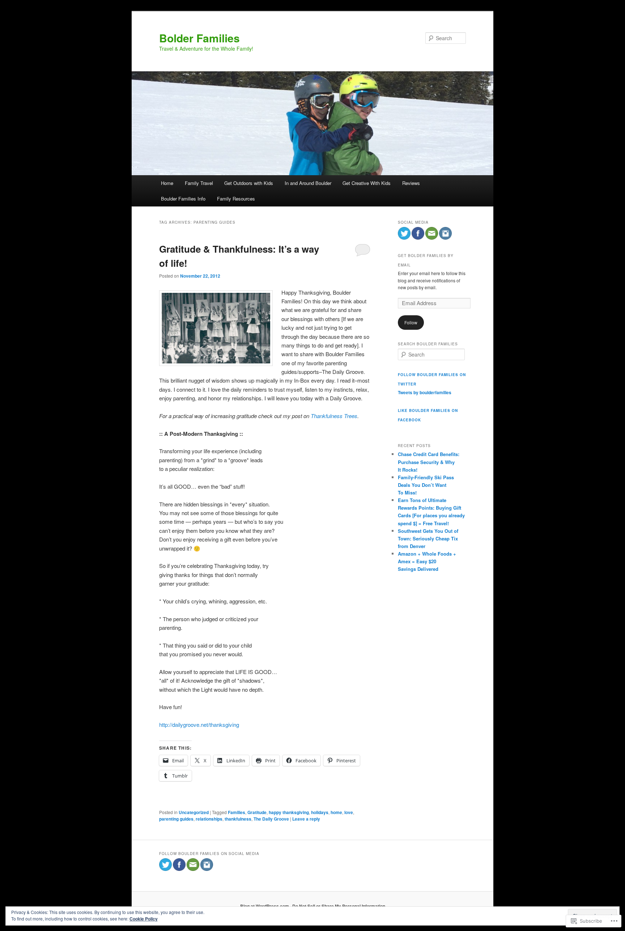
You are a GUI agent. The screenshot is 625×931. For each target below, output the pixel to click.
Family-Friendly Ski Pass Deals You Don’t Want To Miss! (426, 485)
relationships (209, 819)
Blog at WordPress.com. (265, 906)
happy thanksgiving (289, 812)
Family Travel (199, 183)
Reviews (411, 183)
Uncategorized (194, 812)
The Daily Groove (271, 819)
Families (236, 812)
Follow (410, 322)
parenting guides (176, 819)
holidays (319, 812)
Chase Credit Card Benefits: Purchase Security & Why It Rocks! (428, 462)
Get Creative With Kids (367, 183)
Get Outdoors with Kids (248, 183)
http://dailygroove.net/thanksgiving (199, 724)
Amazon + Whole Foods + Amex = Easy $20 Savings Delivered (427, 561)
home (336, 812)
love (348, 812)
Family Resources (236, 198)
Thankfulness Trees (334, 416)
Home (167, 183)
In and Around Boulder (308, 183)
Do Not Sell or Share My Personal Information (338, 906)
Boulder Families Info (183, 198)
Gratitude (257, 812)
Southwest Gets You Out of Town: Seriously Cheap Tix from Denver (428, 538)
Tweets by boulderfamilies (424, 392)
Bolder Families (199, 38)
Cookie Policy (143, 918)
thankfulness (238, 819)
